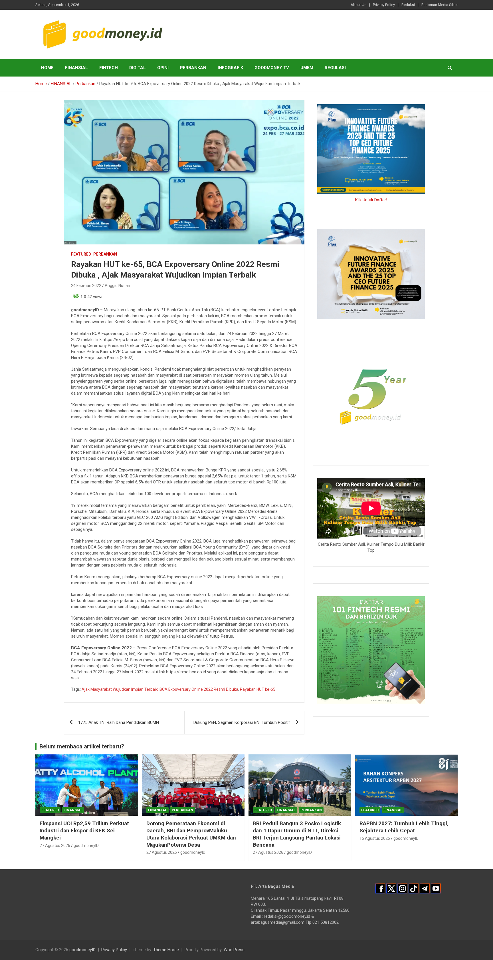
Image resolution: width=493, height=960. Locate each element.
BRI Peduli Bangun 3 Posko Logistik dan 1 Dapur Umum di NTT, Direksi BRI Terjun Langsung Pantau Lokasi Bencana (297, 834)
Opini (163, 67)
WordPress (234, 949)
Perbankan (193, 67)
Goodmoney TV (271, 67)
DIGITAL (137, 67)
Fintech (108, 67)
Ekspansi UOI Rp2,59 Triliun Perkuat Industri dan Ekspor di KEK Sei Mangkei (84, 830)
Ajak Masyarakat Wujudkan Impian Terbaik (120, 689)
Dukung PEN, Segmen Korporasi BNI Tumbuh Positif (241, 722)
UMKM (306, 67)
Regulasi (335, 67)
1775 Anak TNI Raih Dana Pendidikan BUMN (119, 722)
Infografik (230, 67)
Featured (81, 254)
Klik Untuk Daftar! (371, 199)
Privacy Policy (384, 5)
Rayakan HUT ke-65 (257, 689)
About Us (358, 5)
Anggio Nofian (117, 285)
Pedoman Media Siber (439, 5)
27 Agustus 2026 (55, 845)
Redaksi (408, 5)
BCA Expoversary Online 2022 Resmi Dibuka (198, 689)
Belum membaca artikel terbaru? (81, 746)
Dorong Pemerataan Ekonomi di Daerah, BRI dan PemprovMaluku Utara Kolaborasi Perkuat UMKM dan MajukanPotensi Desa (191, 834)
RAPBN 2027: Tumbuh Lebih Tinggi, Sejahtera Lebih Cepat (403, 827)
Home (47, 67)
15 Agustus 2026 (374, 838)
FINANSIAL (76, 67)
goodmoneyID (86, 845)
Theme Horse (166, 949)
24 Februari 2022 (86, 285)
